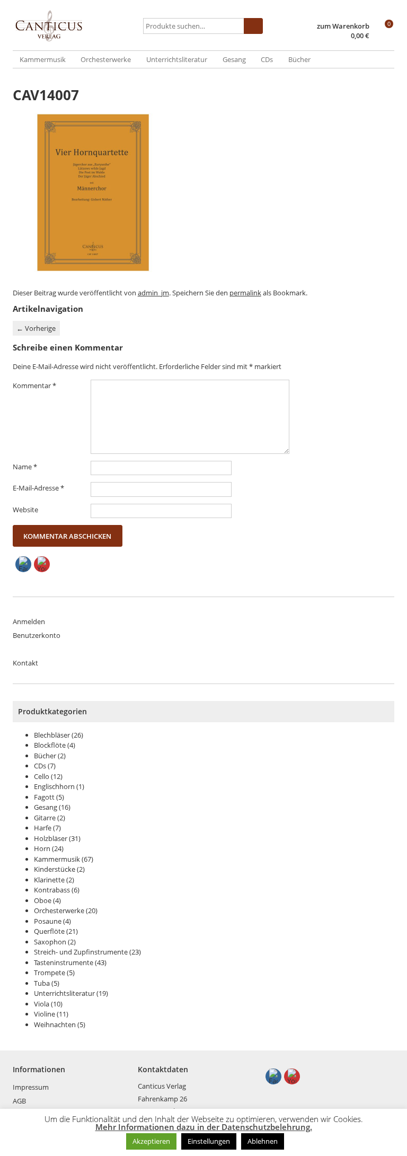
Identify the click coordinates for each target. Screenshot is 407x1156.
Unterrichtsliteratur (176, 59)
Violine (44, 1014)
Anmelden (29, 621)
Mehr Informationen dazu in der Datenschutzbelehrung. (203, 1127)
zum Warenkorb (343, 26)
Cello (41, 776)
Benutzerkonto (36, 635)
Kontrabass (52, 890)
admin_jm (153, 292)
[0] (384, 36)
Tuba (42, 983)
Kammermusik (43, 59)
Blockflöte (50, 745)
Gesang (234, 59)
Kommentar (34, 385)
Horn (42, 848)
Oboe (42, 900)
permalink (245, 292)
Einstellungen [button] (209, 1141)
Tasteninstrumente (63, 962)
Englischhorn (54, 786)
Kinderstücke (54, 869)
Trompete (49, 972)
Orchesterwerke (106, 59)
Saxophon (50, 942)
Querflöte (49, 931)
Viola (41, 1004)
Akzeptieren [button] (151, 1141)
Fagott (44, 797)
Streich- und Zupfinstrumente (81, 952)
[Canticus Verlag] (76, 25)
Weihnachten (55, 1024)
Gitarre (45, 817)
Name (25, 466)
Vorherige (36, 328)
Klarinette (49, 879)
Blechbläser (52, 735)
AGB (19, 1101)
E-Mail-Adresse (38, 488)
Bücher (299, 59)
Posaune (47, 921)
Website (25, 509)
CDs (267, 59)
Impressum (31, 1087)
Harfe (42, 828)
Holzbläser (50, 838)
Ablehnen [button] (262, 1141)
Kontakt (25, 663)
